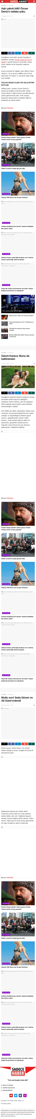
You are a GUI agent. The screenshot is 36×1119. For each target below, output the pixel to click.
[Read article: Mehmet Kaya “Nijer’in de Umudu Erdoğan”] (4, 317)
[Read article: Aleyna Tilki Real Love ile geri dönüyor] (18, 184)
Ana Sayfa (3, 5)
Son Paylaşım (10, 5)
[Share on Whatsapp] (31, 53)
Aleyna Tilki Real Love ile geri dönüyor (14, 197)
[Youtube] (11, 1095)
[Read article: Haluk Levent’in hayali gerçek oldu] (18, 155)
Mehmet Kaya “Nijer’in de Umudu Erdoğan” (21, 315)
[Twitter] (15, 1095)
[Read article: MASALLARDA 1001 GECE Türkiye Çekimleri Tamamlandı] (4, 336)
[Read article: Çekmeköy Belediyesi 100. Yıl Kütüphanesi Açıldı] (4, 323)
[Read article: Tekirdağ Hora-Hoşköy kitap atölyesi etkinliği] (4, 330)
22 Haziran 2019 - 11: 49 (7, 16)
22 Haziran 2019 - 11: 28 (7, 363)
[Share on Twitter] (4, 53)
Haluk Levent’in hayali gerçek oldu (13, 168)
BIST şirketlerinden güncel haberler (13, 311)
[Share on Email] (24, 53)
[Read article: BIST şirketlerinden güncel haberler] (18, 307)
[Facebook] (20, 1095)
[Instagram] (25, 1095)
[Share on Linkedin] (18, 53)
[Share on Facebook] (11, 53)
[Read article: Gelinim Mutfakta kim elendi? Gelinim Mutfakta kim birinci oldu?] (18, 213)
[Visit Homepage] (19, 1)
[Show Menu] (34, 1)
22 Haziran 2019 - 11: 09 (7, 705)
